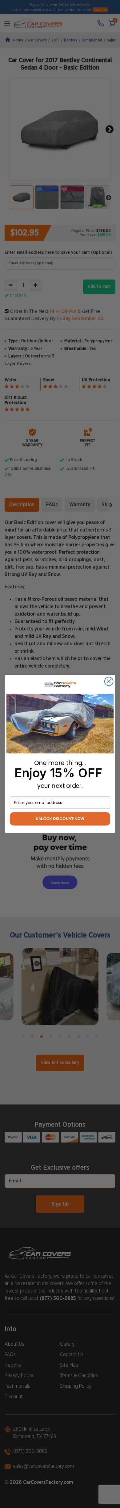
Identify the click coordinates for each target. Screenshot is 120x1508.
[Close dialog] (109, 681)
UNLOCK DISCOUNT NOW (60, 819)
